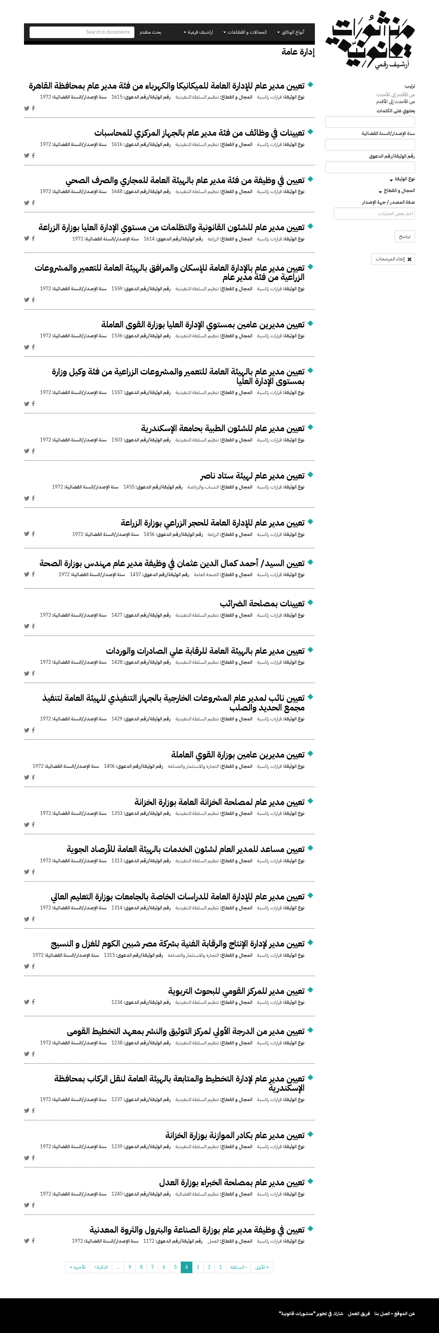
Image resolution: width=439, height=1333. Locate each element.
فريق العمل (359, 1313)
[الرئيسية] (370, 40)
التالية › (101, 1267)
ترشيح (405, 236)
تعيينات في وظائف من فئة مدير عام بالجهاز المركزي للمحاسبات (199, 132)
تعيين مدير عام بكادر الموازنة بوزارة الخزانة (235, 1135)
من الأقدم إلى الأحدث (395, 94)
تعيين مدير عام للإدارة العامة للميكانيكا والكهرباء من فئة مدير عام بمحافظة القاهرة (167, 85)
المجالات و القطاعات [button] (247, 32)
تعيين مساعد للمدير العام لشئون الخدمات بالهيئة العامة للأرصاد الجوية (186, 849)
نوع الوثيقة (405, 178)
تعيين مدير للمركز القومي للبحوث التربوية (236, 991)
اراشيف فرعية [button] (200, 32)
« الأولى (262, 1267)
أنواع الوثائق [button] (292, 32)
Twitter (26, 108)
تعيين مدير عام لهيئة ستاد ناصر (253, 475)
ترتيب (410, 86)
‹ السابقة (238, 1267)
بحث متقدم (151, 32)
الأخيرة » (78, 1267)
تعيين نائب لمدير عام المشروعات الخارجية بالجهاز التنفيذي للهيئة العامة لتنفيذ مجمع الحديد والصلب (173, 703)
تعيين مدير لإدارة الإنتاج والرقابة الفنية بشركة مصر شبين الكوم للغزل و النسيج (178, 943)
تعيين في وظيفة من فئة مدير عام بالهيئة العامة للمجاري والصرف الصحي (185, 180)
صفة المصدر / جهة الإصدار (388, 202)
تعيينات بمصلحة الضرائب (262, 603)
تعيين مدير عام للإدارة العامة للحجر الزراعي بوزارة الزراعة (213, 522)
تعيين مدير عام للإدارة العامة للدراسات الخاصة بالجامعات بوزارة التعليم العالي (178, 896)
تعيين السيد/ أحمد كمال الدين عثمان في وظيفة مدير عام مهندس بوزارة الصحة (172, 563)
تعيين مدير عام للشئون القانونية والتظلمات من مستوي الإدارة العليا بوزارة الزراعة (171, 227)
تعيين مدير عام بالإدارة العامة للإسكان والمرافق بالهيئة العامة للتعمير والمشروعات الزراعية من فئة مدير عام (170, 272)
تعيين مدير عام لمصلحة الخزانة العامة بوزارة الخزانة (219, 802)
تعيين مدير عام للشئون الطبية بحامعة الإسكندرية (223, 428)
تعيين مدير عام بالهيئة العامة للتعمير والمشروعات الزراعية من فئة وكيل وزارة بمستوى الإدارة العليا (178, 376)
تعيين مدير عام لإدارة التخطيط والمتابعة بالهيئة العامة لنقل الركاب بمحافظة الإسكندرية (179, 1083)
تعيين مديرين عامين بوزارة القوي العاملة (238, 754)
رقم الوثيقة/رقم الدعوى (392, 156)
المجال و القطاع (399, 190)
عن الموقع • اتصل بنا (395, 1313)
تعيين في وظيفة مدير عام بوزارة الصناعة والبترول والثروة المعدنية (197, 1229)
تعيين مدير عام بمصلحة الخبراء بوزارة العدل (232, 1182)
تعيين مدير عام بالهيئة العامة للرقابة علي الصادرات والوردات (205, 651)
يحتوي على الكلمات (396, 111)
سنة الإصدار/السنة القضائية (388, 133)
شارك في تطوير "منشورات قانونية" (311, 1313)
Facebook (33, 108)
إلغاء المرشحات (391, 258)
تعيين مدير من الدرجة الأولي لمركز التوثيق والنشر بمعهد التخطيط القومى (186, 1031)
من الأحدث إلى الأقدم (395, 101)
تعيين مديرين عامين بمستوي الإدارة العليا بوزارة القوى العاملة (203, 324)
